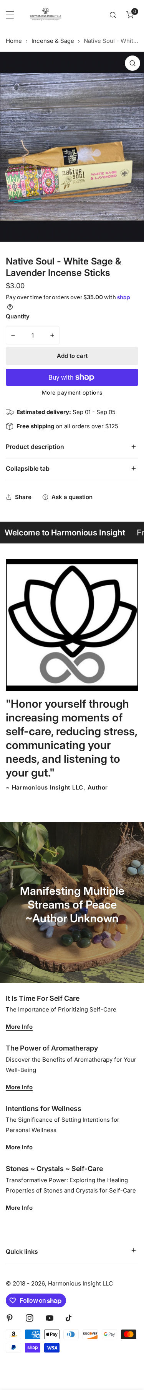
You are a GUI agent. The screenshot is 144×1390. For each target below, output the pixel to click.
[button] (129, 15)
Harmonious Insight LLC (80, 1283)
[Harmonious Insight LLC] (46, 15)
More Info (19, 1027)
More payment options (72, 392)
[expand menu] (10, 15)
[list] (72, 147)
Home (14, 40)
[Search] (112, 15)
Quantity (18, 316)
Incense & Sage (52, 40)
